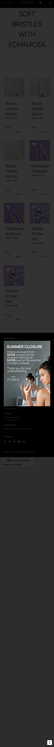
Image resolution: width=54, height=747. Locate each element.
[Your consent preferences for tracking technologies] (49, 742)
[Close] (4, 340)
